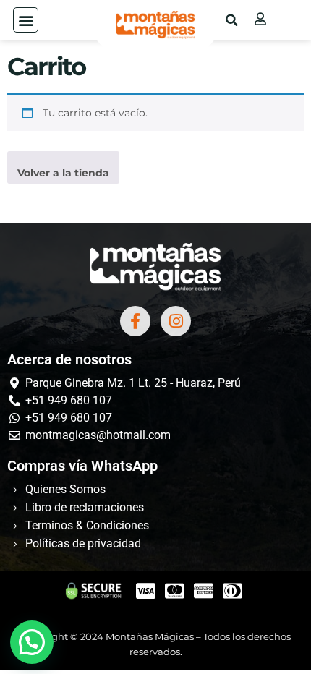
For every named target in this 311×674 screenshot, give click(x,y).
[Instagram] (176, 321)
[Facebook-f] (135, 321)
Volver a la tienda (63, 172)
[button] (25, 20)
